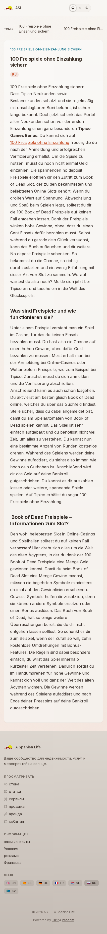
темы (8, 29)
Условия (11, 849)
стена (14, 784)
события (16, 821)
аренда (15, 814)
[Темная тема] (86, 7)
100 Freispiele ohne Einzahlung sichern (35, 28)
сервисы (16, 799)
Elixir (55, 920)
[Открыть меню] (98, 7)
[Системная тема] (72, 7)
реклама (11, 855)
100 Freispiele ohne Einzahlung (39, 142)
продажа (17, 806)
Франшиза (12, 862)
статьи (15, 791)
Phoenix (68, 920)
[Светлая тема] (79, 7)
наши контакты (17, 842)
